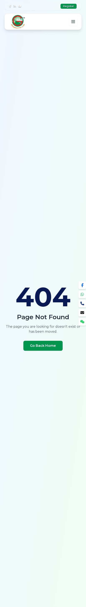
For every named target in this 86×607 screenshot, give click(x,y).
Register (68, 6)
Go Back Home (43, 346)
